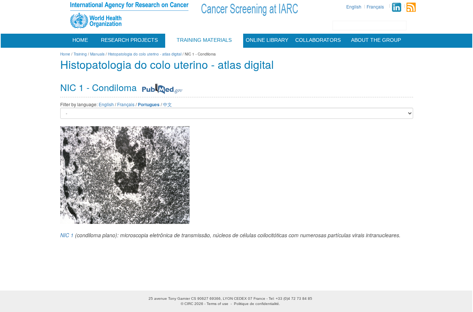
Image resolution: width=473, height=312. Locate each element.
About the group (376, 40)
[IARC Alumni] (396, 7)
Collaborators (318, 40)
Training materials (204, 40)
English (353, 6)
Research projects (129, 40)
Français (375, 6)
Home (80, 40)
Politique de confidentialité (256, 304)
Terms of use (217, 304)
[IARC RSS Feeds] (411, 7)
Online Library (267, 40)
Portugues (149, 104)
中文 (167, 104)
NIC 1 (67, 235)
